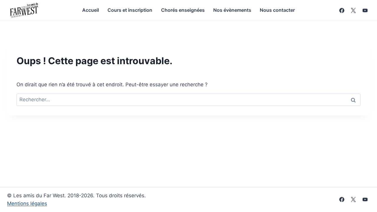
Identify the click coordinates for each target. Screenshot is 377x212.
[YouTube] (365, 10)
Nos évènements (232, 10)
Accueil (90, 10)
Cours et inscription (130, 10)
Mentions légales (27, 203)
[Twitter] (353, 200)
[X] (353, 10)
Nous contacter (277, 10)
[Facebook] (342, 10)
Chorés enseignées (183, 10)
